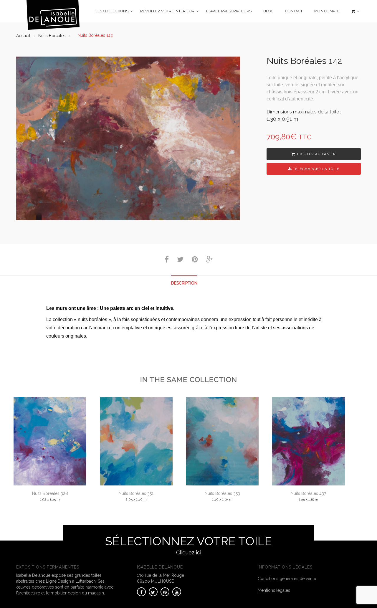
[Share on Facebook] (166, 260)
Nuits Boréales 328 (50, 493)
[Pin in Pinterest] (194, 260)
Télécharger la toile (315, 169)
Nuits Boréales (52, 35)
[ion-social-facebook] (141, 591)
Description (184, 283)
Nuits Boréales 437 (308, 493)
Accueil (23, 35)
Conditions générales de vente (287, 578)
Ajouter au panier (315, 154)
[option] (128, 138)
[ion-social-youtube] (176, 591)
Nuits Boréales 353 (222, 493)
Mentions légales (274, 590)
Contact (293, 11)
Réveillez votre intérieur (167, 11)
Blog (268, 11)
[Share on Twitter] (180, 260)
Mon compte (327, 11)
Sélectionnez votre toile (188, 545)
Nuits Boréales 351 (136, 493)
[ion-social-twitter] (153, 591)
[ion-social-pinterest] (165, 591)
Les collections (111, 11)
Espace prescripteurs (229, 11)
